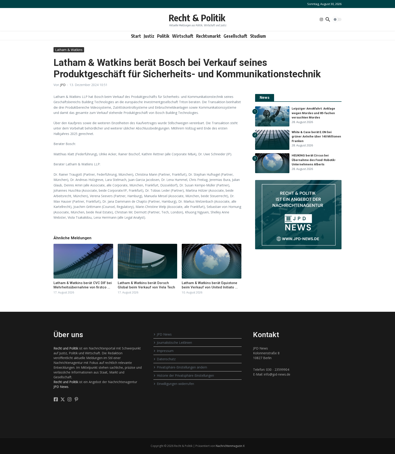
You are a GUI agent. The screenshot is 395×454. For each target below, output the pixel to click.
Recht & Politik (197, 17)
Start (136, 36)
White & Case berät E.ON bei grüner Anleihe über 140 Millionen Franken (316, 136)
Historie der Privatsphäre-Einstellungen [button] (185, 375)
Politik (163, 36)
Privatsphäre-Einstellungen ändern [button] (182, 367)
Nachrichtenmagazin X (230, 446)
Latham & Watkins (69, 50)
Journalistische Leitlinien (174, 342)
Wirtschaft (182, 36)
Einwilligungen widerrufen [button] (175, 383)
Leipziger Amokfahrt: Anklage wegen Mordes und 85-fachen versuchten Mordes (313, 113)
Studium (258, 36)
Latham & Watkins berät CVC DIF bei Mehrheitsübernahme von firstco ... (82, 285)
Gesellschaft (235, 36)
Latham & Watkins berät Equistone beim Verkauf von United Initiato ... (210, 285)
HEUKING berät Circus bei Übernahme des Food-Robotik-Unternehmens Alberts (314, 160)
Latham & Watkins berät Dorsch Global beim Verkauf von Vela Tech (146, 285)
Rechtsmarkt (208, 36)
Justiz (149, 36)
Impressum (165, 351)
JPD (63, 85)
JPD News (164, 334)
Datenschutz (166, 359)
